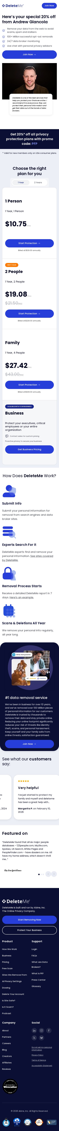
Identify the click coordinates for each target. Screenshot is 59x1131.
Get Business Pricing (29, 449)
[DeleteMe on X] (34, 1037)
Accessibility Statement (42, 1065)
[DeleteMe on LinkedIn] (34, 1030)
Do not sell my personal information (42, 1048)
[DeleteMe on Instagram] (41, 1030)
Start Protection (28, 243)
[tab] (39, 874)
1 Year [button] (21, 182)
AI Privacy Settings (12, 981)
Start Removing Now (29, 919)
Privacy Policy (37, 1055)
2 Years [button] (38, 182)
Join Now (49, 5)
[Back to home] (13, 5)
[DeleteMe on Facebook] (48, 1030)
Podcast (6, 1013)
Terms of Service (39, 1060)
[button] (48, 874)
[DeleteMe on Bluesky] (41, 1037)
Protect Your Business (29, 930)
